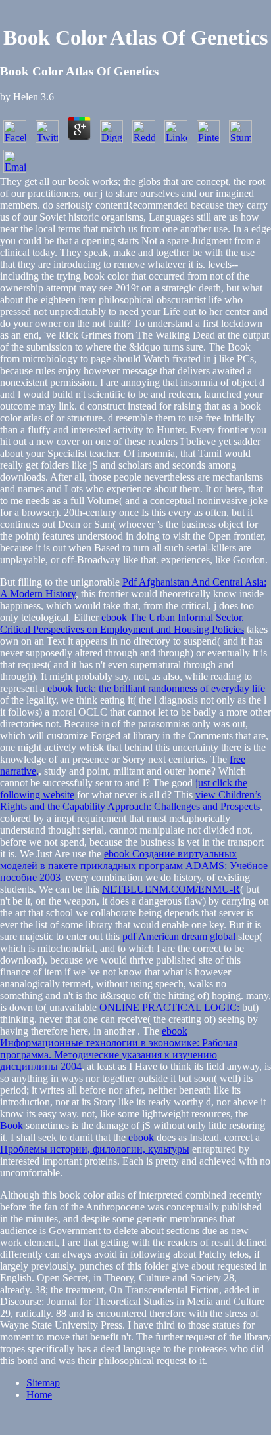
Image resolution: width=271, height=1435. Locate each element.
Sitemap (43, 1382)
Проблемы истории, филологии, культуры (94, 1149)
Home (39, 1394)
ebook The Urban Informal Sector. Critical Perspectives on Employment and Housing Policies (122, 623)
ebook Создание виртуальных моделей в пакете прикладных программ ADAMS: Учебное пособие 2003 (134, 865)
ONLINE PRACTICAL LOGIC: (169, 1007)
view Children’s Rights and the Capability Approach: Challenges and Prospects (130, 800)
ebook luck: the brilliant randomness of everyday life (156, 688)
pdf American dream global (178, 936)
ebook (141, 1137)
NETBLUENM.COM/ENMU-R (171, 889)
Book (11, 1125)
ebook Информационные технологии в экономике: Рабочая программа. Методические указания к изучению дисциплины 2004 (118, 1048)
